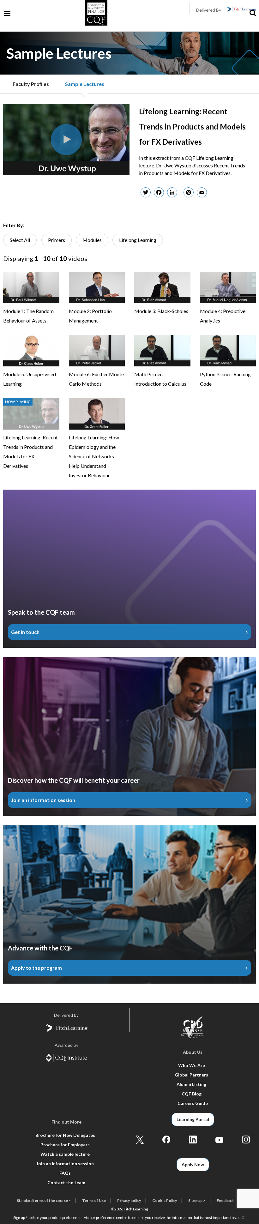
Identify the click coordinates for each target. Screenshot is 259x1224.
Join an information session (43, 800)
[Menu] (7, 14)
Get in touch (25, 632)
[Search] (253, 13)
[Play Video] (66, 139)
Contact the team (66, 1182)
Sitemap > (196, 1200)
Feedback (225, 1200)
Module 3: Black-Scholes (161, 311)
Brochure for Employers (65, 1144)
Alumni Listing (191, 1084)
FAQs (65, 1173)
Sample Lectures (84, 84)
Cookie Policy (164, 1200)
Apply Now (193, 1164)
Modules (92, 240)
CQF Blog (192, 1093)
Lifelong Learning (137, 240)
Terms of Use (94, 1200)
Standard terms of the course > (44, 1200)
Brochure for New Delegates (65, 1135)
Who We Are (191, 1065)
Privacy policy (129, 1200)
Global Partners (191, 1074)
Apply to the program (36, 968)
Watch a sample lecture (65, 1154)
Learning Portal (193, 1119)
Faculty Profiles (31, 84)
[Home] (96, 14)
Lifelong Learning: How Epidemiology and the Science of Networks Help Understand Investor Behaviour (94, 456)
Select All (20, 240)
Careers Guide (193, 1103)
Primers (56, 240)
